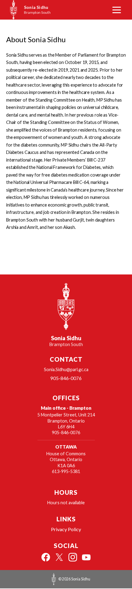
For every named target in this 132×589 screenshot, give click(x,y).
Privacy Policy (66, 529)
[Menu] (116, 9)
